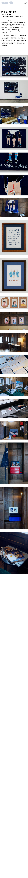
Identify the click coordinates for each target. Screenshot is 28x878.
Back (5, 3)
